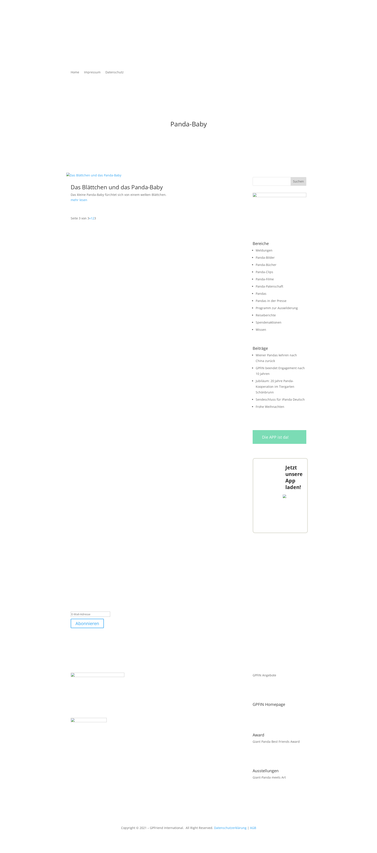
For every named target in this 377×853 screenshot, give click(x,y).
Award (258, 735)
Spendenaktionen (268, 322)
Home (75, 72)
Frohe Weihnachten (270, 407)
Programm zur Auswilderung (277, 308)
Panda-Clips (264, 272)
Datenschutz (114, 72)
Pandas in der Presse (271, 301)
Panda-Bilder (265, 257)
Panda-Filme (265, 279)
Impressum (92, 72)
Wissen (261, 329)
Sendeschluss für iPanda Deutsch (280, 399)
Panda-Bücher (266, 265)
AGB (253, 828)
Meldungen (264, 250)
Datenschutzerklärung (230, 828)
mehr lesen (79, 200)
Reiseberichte (266, 315)
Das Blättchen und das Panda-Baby (117, 187)
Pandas (261, 293)
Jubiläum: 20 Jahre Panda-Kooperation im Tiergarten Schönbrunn (275, 386)
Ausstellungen (266, 770)
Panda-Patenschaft (269, 286)
